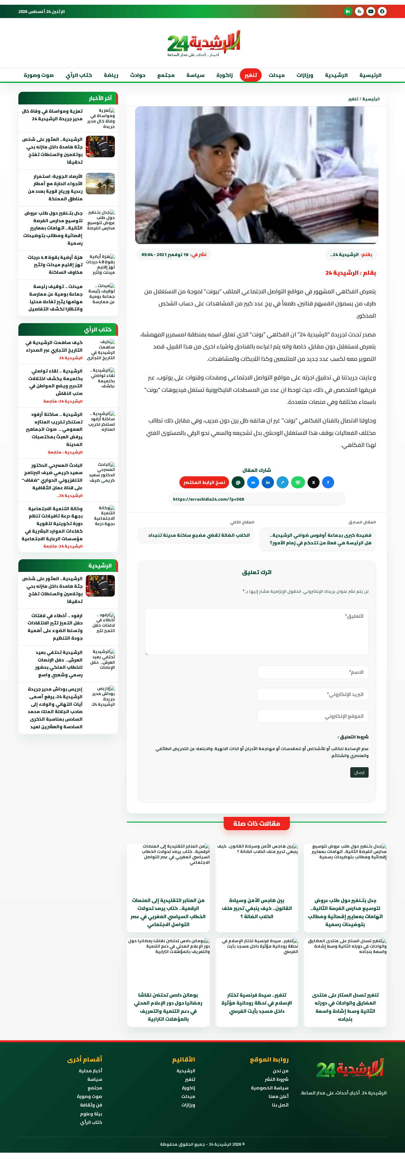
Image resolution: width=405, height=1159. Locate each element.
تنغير (251, 75)
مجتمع (166, 75)
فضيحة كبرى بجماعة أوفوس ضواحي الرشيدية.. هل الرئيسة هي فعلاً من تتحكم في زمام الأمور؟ (320, 539)
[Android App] (348, 11)
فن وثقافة (91, 1105)
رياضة (111, 75)
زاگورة (224, 75)
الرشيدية (336, 75)
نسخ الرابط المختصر (204, 482)
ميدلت (277, 75)
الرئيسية (370, 75)
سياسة (195, 75)
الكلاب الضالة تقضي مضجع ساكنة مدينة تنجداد (199, 535)
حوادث (138, 75)
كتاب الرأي (78, 75)
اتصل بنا (280, 1105)
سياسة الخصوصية (270, 1088)
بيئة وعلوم (91, 1114)
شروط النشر (277, 1079)
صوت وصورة (39, 75)
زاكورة (188, 1088)
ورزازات (304, 75)
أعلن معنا (279, 1096)
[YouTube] (370, 11)
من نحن (281, 1071)
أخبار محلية (90, 1071)
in (268, 482)
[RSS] (359, 11)
